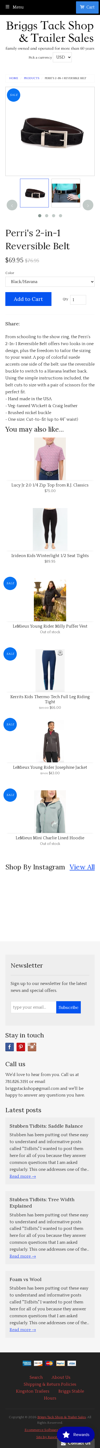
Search (36, 1377)
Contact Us (78, 1443)
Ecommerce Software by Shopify (50, 1430)
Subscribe (68, 1007)
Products (31, 78)
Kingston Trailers (32, 1391)
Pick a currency (41, 57)
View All (82, 866)
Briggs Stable (71, 1391)
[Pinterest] (21, 1047)
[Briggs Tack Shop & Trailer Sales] (50, 34)
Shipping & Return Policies (50, 1384)
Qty (65, 299)
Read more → (23, 1176)
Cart (90, 7)
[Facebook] (9, 1047)
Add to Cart (28, 299)
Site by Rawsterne (50, 1437)
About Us (61, 1377)
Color (9, 273)
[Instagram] (32, 1047)
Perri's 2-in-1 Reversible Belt (65, 78)
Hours (50, 1398)
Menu (18, 7)
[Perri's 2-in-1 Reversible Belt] (34, 193)
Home (13, 78)
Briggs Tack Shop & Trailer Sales (61, 1417)
